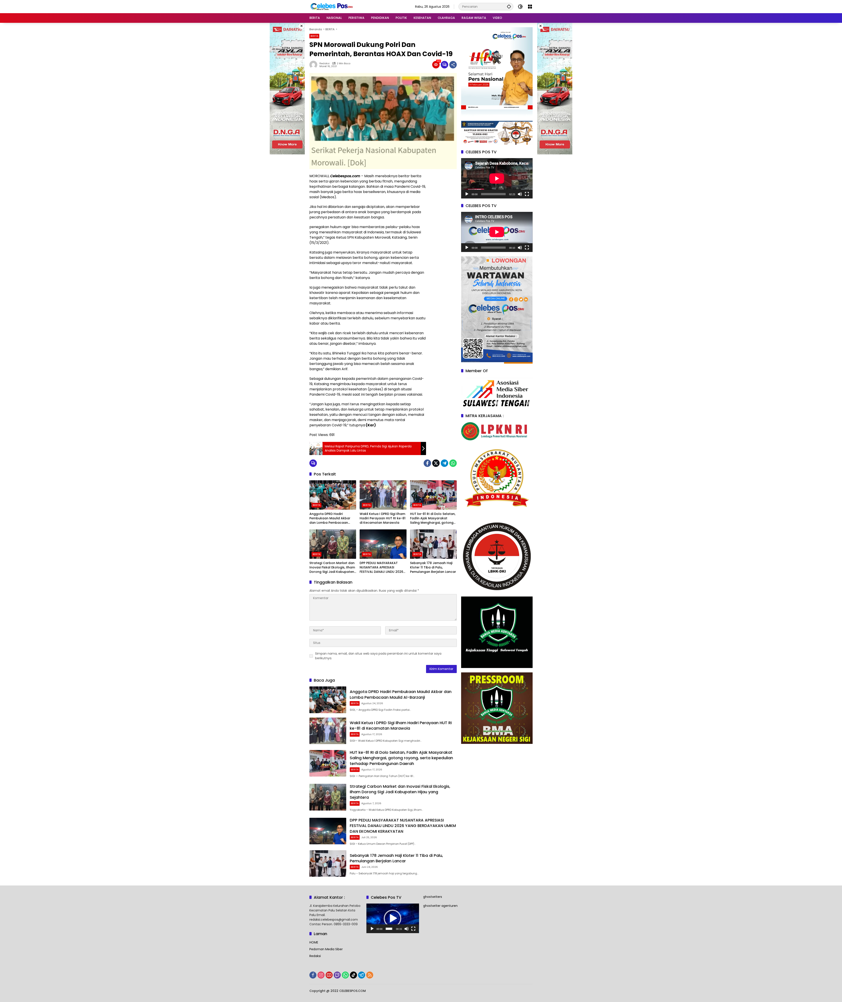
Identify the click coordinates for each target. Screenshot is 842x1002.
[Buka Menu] (530, 6)
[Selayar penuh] (527, 194)
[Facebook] (427, 463)
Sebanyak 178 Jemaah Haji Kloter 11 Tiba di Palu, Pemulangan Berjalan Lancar (433, 567)
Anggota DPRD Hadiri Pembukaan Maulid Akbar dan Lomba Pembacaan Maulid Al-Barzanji (329, 518)
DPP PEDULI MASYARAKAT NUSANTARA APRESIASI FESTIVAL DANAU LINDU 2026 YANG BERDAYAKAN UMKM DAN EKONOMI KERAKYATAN (381, 567)
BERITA (314, 36)
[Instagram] (321, 975)
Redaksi (324, 63)
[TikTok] (353, 975)
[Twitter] (436, 463)
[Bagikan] (453, 64)
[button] (509, 6)
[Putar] (467, 194)
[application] (497, 178)
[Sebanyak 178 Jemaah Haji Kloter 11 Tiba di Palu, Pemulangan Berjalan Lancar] (433, 544)
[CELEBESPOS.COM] (331, 6)
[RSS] (369, 975)
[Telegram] (444, 463)
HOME (313, 942)
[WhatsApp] (453, 463)
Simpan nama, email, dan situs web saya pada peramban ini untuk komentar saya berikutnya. (378, 655)
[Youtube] (329, 975)
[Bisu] (520, 194)
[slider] (389, 929)
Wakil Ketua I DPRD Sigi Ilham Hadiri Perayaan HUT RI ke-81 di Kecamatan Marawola (382, 518)
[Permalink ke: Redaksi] (314, 65)
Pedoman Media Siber (326, 949)
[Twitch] (337, 975)
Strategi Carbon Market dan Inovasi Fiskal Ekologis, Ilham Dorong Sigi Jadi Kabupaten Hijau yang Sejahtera (332, 567)
